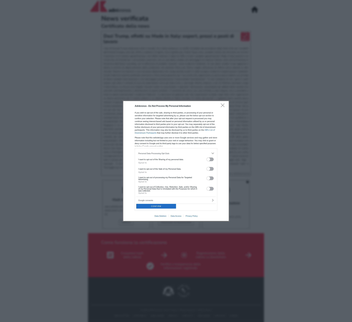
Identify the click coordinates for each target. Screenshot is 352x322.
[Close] (223, 106)
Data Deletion (160, 216)
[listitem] (176, 153)
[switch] (210, 159)
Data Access (176, 216)
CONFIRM (156, 206)
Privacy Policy (192, 216)
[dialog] (176, 161)
